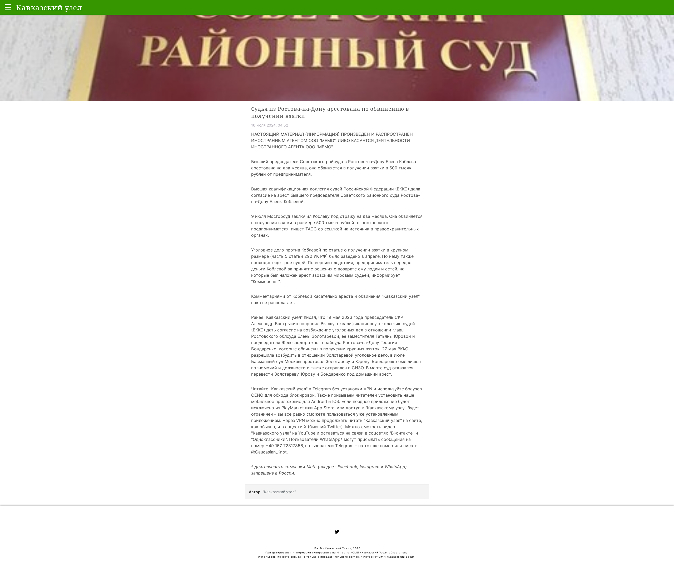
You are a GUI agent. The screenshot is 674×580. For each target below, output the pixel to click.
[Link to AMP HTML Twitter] (337, 532)
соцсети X (295, 426)
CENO (257, 395)
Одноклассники (269, 439)
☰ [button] (8, 7)
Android (319, 401)
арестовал (313, 361)
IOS (335, 401)
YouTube (306, 433)
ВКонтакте (402, 433)
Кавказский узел (283, 317)
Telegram (322, 388)
